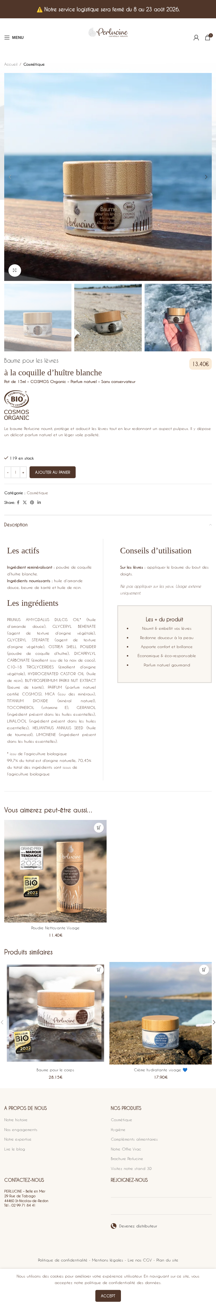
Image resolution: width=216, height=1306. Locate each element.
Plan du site (167, 1260)
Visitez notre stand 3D (131, 1168)
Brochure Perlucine (127, 1158)
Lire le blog (14, 1149)
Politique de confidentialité (62, 1260)
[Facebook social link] (18, 502)
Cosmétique (34, 64)
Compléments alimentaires (134, 1139)
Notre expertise (18, 1139)
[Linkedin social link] (39, 502)
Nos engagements (20, 1129)
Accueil (10, 64)
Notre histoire (16, 1119)
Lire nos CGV (140, 1260)
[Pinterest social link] (32, 502)
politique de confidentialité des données (123, 1282)
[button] (99, 970)
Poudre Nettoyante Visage (55, 927)
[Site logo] (108, 37)
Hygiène (118, 1129)
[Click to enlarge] (14, 270)
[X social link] (24, 502)
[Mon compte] (196, 37)
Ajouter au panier (52, 472)
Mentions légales (107, 1260)
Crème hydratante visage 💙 (160, 1069)
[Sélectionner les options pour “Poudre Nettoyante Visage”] (99, 828)
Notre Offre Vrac (126, 1149)
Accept (108, 1296)
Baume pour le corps (55, 1069)
